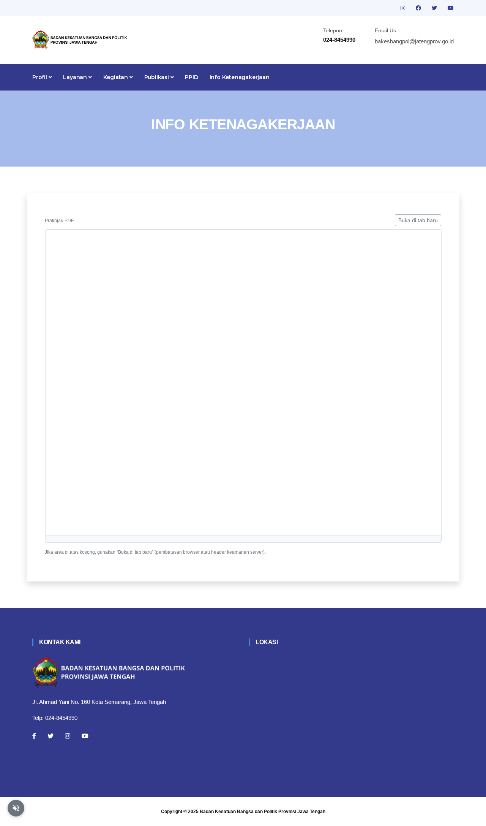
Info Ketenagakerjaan (240, 77)
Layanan (75, 77)
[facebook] (419, 8)
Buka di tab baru (418, 220)
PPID (191, 77)
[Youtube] (85, 736)
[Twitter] (50, 736)
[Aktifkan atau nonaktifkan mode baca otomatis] (16, 808)
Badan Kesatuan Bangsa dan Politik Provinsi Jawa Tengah (262, 811)
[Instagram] (67, 736)
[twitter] (435, 8)
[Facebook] (34, 736)
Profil (40, 77)
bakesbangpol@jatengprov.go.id (414, 41)
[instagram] (403, 8)
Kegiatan (116, 77)
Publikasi (157, 77)
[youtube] (450, 8)
